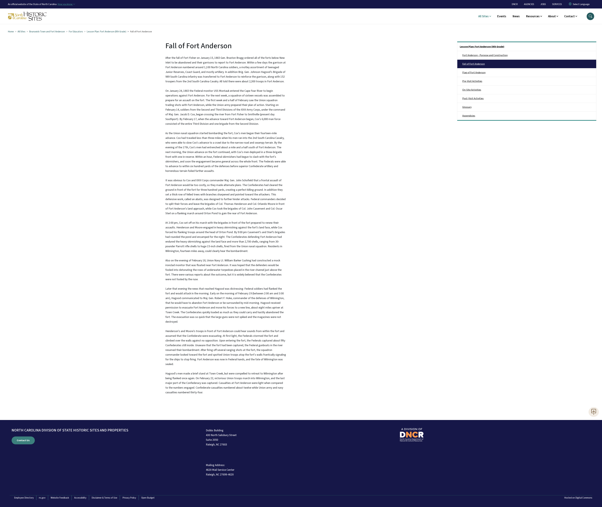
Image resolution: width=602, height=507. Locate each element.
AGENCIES (529, 4)
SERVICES (557, 4)
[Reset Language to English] (570, 4)
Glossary (467, 107)
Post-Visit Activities (473, 98)
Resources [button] (533, 16)
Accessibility (80, 497)
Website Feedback (60, 497)
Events (501, 16)
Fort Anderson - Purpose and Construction (485, 55)
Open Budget (148, 497)
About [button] (552, 16)
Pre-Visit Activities (472, 81)
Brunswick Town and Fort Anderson (47, 31)
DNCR (515, 4)
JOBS (543, 4)
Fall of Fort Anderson (473, 64)
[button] (590, 16)
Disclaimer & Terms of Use (104, 497)
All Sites (21, 31)
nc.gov (42, 497)
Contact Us (23, 440)
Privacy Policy (129, 497)
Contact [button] (569, 16)
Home (11, 31)
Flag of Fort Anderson (474, 72)
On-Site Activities (471, 90)
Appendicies (468, 115)
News (516, 16)
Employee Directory (24, 497)
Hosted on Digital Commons (578, 497)
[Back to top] (594, 412)
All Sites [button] (483, 16)
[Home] (27, 13)
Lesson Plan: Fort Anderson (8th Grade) (106, 31)
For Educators (76, 31)
